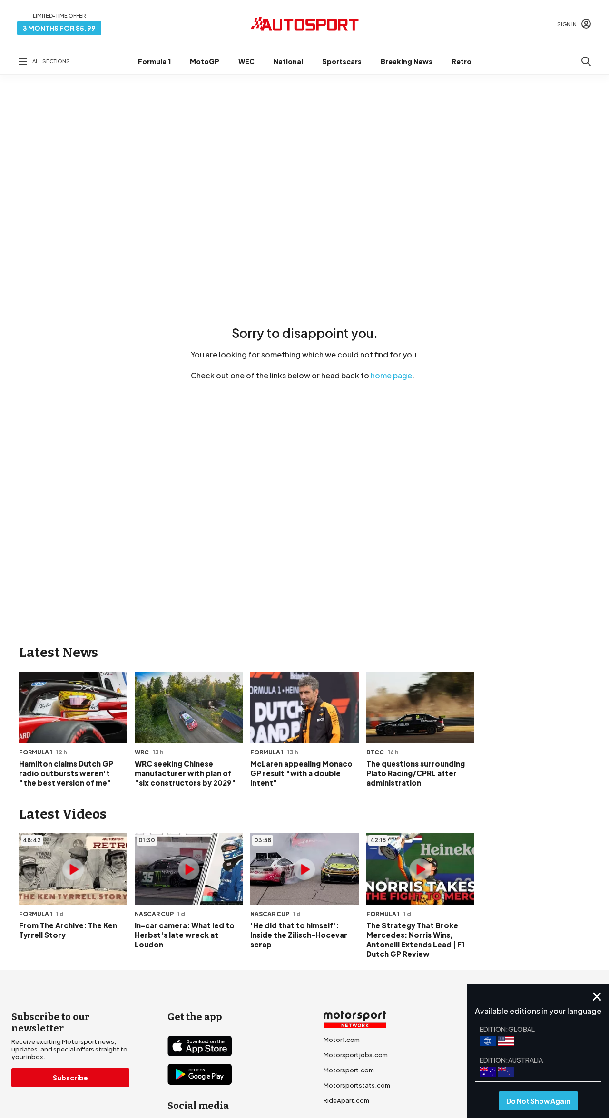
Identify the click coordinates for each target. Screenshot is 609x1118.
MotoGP (204, 61)
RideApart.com (346, 1100)
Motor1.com (342, 1039)
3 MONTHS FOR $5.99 (59, 28)
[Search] (586, 61)
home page (391, 375)
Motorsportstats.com (357, 1085)
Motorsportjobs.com (356, 1055)
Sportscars (342, 61)
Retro (461, 61)
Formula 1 (154, 61)
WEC (246, 61)
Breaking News (406, 61)
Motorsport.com (349, 1070)
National (288, 61)
